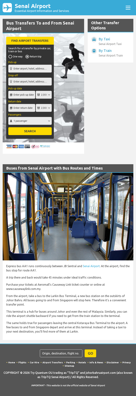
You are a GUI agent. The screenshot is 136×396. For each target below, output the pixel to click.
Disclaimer (113, 362)
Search (30, 131)
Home (11, 362)
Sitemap (69, 366)
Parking (70, 362)
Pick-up (12, 62)
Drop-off (13, 75)
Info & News (96, 362)
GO (90, 353)
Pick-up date (15, 88)
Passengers (14, 114)
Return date (14, 101)
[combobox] (30, 66)
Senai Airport (42, 7)
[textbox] (30, 69)
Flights (22, 362)
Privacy (126, 362)
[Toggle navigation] (128, 8)
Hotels (82, 362)
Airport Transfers (52, 362)
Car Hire (34, 362)
